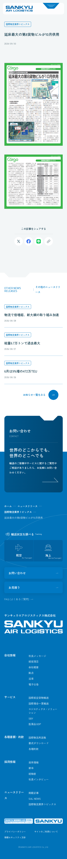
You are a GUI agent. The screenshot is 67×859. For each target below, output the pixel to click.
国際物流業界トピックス (17, 306)
